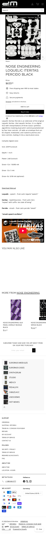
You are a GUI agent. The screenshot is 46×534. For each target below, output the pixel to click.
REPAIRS (5, 431)
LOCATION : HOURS (8, 470)
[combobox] (23, 10)
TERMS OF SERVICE (8, 437)
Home (8, 61)
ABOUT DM (5, 467)
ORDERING (5, 422)
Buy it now (25, 112)
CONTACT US (6, 441)
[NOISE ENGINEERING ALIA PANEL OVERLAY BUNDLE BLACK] (16, 315)
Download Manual (9, 188)
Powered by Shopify (20, 529)
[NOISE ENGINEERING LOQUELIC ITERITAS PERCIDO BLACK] (16, 269)
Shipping (8, 101)
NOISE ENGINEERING (28, 293)
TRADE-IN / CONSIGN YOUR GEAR (13, 428)
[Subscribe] (34, 350)
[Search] (42, 10)
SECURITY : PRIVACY (8, 449)
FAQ (3, 458)
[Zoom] (43, 57)
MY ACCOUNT (6, 434)
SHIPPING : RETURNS (9, 425)
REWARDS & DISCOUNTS (10, 455)
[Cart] (37, 4)
